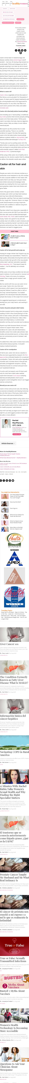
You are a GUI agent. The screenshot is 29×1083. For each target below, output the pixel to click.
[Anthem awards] (14, 576)
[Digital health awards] (14, 540)
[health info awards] (14, 596)
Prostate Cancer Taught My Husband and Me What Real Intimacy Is (14, 877)
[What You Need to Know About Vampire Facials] (5, 522)
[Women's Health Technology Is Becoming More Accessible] (14, 1015)
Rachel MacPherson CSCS (18, 427)
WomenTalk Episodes (9, 19)
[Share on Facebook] (16, 50)
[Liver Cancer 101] (14, 634)
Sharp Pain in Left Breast (7, 612)
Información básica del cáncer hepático (13, 717)
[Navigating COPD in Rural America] (14, 742)
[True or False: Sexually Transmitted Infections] (14, 946)
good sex (12, 8)
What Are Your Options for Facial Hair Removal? (17, 515)
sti (1, 970)
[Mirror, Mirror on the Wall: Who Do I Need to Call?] (5, 529)
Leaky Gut (11, 614)
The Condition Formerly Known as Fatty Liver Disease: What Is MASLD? (14, 679)
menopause (3, 1079)
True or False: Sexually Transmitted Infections (13, 959)
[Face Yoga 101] (5, 510)
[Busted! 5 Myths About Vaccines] (14, 981)
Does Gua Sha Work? (15, 502)
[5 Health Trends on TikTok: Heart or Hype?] (5, 236)
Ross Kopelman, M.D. (6, 264)
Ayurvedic (3, 117)
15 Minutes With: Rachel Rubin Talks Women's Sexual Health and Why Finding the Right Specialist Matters (13, 791)
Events (5, 8)
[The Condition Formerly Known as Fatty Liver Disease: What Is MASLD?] (14, 667)
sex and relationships (6, 890)
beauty (21, 47)
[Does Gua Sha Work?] (5, 503)
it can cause (16, 375)
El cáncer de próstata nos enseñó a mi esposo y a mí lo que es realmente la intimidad (14, 916)
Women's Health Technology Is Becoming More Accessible (14, 1027)
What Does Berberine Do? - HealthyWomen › (13, 457)
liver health (3, 655)
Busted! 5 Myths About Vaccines (12, 992)
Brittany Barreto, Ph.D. (7, 1040)
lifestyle (11, 474)
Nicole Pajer (5, 808)
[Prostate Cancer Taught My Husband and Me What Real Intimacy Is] (14, 865)
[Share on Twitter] (19, 50)
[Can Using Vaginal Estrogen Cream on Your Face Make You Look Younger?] (5, 496)
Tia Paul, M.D (22, 139)
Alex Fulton (5, 692)
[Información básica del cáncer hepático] (14, 706)
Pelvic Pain (13, 615)
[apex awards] (14, 557)
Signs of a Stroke (19, 612)
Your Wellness (20, 45)
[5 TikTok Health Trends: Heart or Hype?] (5, 244)
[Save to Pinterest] (22, 50)
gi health (2, 474)
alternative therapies (10, 471)
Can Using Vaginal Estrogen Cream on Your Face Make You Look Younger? (17, 496)
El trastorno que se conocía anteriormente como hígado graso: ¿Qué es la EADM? (14, 837)
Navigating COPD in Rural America (14, 753)
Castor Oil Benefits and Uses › (7, 469)
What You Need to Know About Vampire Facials (16, 521)
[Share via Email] (20, 53)
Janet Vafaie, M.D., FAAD (7, 216)
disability (3, 1042)
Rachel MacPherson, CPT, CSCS (18, 422)
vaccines (2, 1003)
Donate (18, 22)
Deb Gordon (5, 762)
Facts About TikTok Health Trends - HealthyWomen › (10, 454)
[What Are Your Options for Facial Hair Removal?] (5, 516)
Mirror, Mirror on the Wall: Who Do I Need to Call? (16, 528)
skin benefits (20, 137)
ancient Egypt (17, 60)
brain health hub (8, 12)
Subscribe (20, 19)
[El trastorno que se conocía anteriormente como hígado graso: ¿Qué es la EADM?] (14, 823)
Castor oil (3, 95)
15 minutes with (4, 810)
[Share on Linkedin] (25, 50)
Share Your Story (8, 22)
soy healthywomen (8, 15)
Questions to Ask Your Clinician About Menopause (12, 1066)
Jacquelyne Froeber (7, 968)
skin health (23, 471)
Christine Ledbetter (7, 888)
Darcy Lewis (5, 653)
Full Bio (16, 434)
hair (17, 471)
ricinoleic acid (4, 108)
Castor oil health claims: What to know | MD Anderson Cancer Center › (13, 464)
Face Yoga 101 (13, 508)
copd (1, 764)
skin (19, 471)
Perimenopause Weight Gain (11, 617)
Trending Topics (6, 610)
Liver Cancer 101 (9, 644)
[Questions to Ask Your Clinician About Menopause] (14, 1054)
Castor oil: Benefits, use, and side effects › (10, 466)
